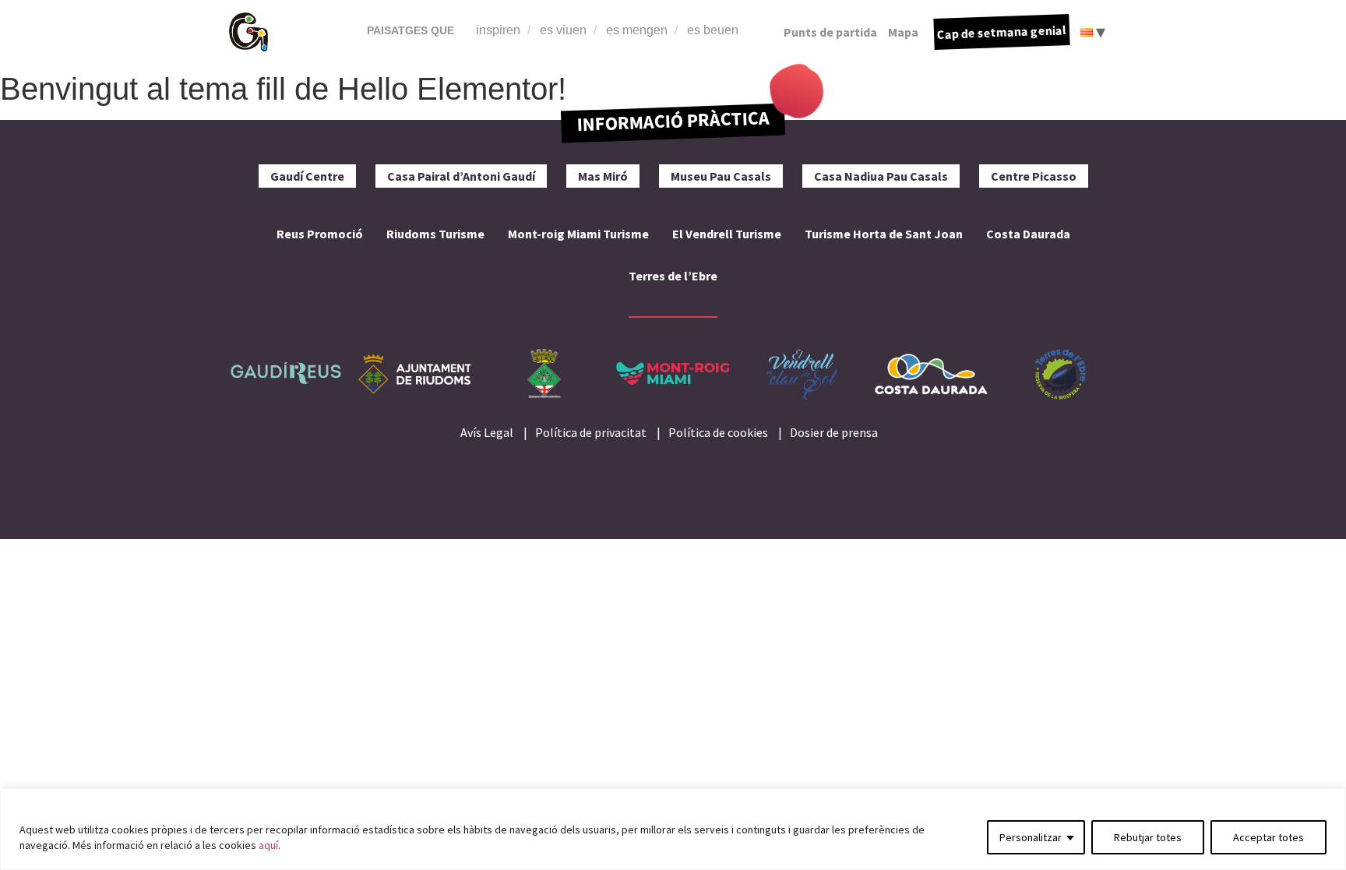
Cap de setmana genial (1002, 32)
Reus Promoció (320, 233)
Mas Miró (603, 176)
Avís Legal (486, 432)
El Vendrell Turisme (726, 233)
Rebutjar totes (1148, 837)
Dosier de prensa (834, 432)
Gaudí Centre (307, 176)
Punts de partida (830, 32)
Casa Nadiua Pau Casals (881, 176)
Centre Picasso (1033, 176)
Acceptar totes (1268, 837)
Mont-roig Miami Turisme (578, 233)
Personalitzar (1030, 837)
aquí (268, 845)
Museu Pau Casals (721, 176)
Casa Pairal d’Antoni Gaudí (461, 176)
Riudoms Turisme (435, 233)
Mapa (903, 32)
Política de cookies (718, 432)
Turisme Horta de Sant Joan (884, 233)
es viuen (563, 30)
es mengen (637, 30)
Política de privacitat (591, 432)
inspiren (498, 30)
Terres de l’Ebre (673, 276)
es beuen (712, 30)
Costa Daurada (1028, 233)
